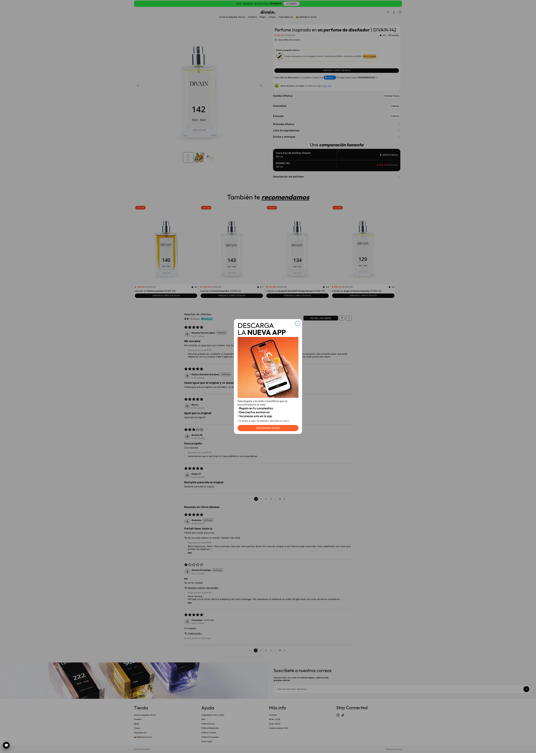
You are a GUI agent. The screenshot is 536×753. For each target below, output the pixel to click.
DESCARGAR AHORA (268, 428)
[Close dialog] (297, 323)
